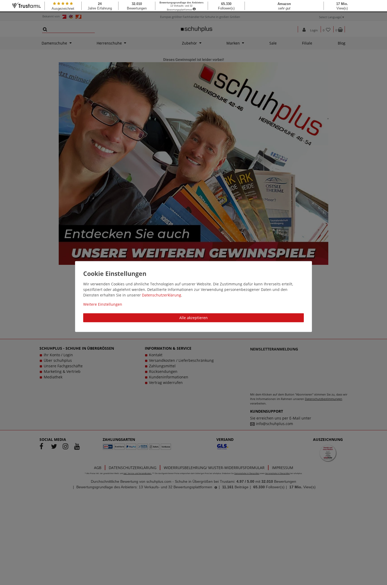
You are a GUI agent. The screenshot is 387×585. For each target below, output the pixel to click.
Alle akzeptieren (193, 317)
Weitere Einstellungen (102, 304)
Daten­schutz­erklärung (161, 295)
